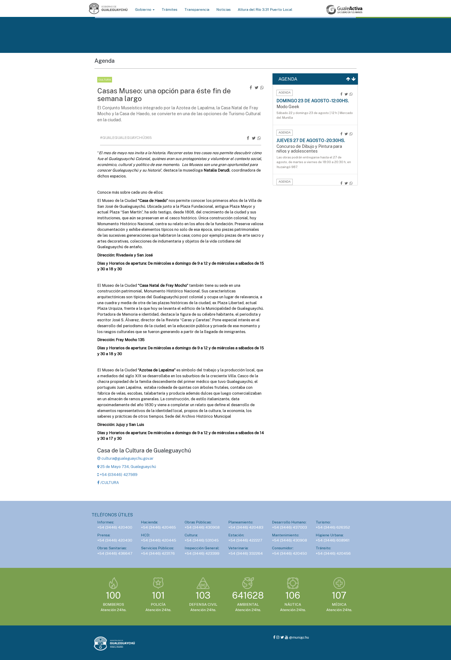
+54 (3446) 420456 (333, 553)
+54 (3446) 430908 (202, 527)
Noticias (223, 9)
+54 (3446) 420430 (114, 540)
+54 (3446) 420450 (289, 553)
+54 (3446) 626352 (333, 527)
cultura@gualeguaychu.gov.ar (127, 458)
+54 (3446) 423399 (202, 553)
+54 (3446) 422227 (245, 540)
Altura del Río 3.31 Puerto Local (265, 9)
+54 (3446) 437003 (289, 527)
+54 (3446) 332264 (245, 553)
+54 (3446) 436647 (114, 553)
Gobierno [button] (143, 9)
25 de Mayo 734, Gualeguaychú (127, 466)
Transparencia (196, 9)
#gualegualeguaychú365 (126, 137)
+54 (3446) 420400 (114, 527)
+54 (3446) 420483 (245, 527)
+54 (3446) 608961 (333, 540)
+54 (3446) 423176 (158, 553)
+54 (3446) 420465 (158, 527)
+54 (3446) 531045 (202, 540)
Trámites (169, 9)
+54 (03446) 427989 (118, 474)
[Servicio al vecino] (344, 10)
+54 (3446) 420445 (158, 540)
